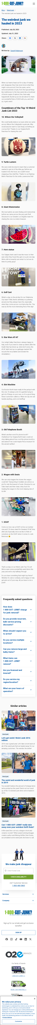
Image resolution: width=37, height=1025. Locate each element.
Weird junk (10, 10)
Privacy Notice (7, 1017)
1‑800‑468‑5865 (18, 886)
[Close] (34, 999)
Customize (18, 1021)
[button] (33, 3)
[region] (18, 1010)
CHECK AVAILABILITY (18, 877)
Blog (3, 10)
